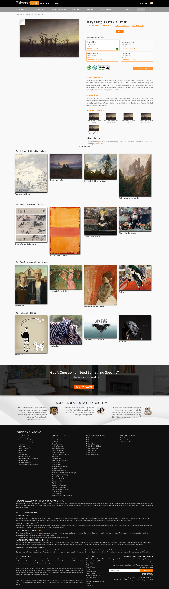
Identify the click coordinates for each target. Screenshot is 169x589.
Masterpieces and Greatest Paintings (64, 473)
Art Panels (55, 438)
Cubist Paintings (23, 438)
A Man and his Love (20, 355)
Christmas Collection (59, 479)
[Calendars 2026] (29, 516)
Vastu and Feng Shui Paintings (62, 495)
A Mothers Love (54, 346)
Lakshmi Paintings (58, 450)
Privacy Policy (90, 573)
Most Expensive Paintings (60, 475)
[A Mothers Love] (66, 329)
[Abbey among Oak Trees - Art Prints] (49, 38)
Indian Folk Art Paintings (60, 477)
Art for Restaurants (92, 448)
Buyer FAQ (89, 563)
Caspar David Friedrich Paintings (136, 142)
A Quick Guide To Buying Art (95, 559)
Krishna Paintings (57, 440)
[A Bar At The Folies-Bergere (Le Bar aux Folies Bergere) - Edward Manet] (100, 221)
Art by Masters (76, 9)
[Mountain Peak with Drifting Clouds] (100, 166)
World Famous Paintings (60, 466)
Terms (88, 569)
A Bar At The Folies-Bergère (127, 233)
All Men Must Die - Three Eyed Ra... (94, 340)
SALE (151, 9)
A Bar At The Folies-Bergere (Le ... (94, 237)
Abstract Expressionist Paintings (28, 464)
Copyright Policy (91, 571)
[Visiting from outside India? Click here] (63, 501)
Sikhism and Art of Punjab (60, 489)
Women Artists (57, 469)
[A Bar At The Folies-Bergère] (135, 219)
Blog (118, 9)
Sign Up (47, 3)
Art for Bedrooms (91, 440)
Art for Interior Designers (128, 442)
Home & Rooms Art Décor (58, 9)
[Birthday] (135, 277)
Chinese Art (56, 464)
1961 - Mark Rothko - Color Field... (60, 256)
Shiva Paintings (57, 444)
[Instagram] (149, 575)
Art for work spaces (92, 454)
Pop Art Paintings (24, 456)
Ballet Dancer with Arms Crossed (94, 306)
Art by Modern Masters (108, 142)
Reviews (88, 565)
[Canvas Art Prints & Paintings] (41, 530)
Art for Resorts (91, 450)
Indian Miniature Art (24, 448)
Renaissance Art (23, 460)
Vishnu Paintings (57, 446)
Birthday (121, 292)
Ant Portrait (122, 342)
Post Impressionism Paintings (28, 458)
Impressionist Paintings (26, 442)
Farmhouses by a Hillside (22, 194)
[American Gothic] (31, 284)
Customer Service (92, 577)
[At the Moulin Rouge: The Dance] (66, 277)
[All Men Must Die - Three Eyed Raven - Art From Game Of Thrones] (100, 326)
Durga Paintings (57, 491)
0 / (143, 3)
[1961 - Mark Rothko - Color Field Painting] (66, 230)
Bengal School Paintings (60, 460)
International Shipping (93, 575)
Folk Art (20, 452)
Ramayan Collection (58, 481)
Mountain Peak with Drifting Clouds (95, 181)
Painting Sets (56, 483)
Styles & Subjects (21, 9)
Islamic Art (21, 444)
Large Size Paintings (105, 9)
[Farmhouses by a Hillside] (31, 173)
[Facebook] (146, 575)
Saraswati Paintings (58, 452)
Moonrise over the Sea (56, 180)
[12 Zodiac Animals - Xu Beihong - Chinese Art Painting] (31, 224)
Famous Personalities (59, 487)
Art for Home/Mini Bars (93, 446)
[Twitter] (143, 575)
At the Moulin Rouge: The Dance (59, 291)
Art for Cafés (90, 452)
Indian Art (21, 446)
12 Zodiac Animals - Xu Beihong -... (25, 244)
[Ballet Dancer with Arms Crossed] (100, 285)
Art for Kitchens (91, 442)
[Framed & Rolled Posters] (37, 523)
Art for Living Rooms (92, 438)
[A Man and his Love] (31, 334)
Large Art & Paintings (59, 485)
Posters (89, 9)
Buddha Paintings (57, 442)
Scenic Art (99, 144)
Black (120, 142)
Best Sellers (128, 9)
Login (42, 3)
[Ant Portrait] (135, 327)
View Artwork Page (138, 25)
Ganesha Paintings (58, 448)
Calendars (141, 9)
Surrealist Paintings (24, 462)
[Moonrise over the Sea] (66, 166)
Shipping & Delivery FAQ (93, 561)
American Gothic (20, 306)
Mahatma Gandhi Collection (61, 454)
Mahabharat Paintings (59, 471)
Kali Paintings (56, 493)
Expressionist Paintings (25, 440)
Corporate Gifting (125, 440)
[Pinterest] (152, 575)
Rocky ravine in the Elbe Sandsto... (129, 198)
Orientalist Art (22, 454)
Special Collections (38, 9)
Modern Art (22, 450)
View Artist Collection (122, 25)
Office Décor (124, 438)
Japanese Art (56, 458)
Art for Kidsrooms (92, 444)
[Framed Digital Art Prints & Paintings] (47, 540)
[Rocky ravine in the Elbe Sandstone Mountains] (135, 175)
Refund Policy (90, 567)
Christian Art (56, 462)
